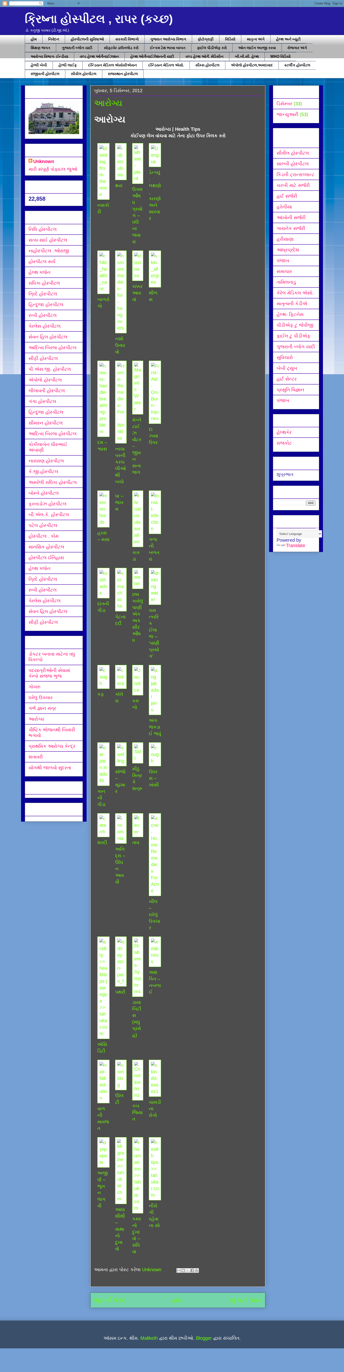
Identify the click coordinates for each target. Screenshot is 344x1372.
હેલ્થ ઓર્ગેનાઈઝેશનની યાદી (152, 56)
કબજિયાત (137, 1112)
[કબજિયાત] (137, 1095)
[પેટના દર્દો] (120, 606)
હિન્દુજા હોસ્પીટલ (46, 304)
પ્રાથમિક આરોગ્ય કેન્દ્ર (52, 746)
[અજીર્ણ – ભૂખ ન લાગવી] (103, 1162)
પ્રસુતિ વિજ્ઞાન (290, 389)
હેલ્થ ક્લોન (40, 272)
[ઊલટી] (120, 1084)
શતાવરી (36, 756)
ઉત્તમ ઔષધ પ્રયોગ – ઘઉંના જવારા (137, 215)
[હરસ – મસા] (103, 522)
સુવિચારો (285, 357)
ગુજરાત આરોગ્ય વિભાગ (168, 39)
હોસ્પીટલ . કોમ (44, 536)
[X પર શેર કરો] (187, 1270)
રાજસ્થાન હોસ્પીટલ (123, 74)
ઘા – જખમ (119, 502)
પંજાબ (283, 260)
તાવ (135, 842)
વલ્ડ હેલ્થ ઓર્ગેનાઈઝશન (99, 56)
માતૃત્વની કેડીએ (292, 303)
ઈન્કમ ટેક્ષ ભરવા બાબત (168, 48)
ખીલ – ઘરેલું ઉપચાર (154, 914)
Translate (295, 545)
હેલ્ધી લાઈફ (68, 65)
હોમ (34, 39)
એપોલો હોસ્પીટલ (45, 379)
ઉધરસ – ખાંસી (154, 778)
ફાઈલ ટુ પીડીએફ (293, 335)
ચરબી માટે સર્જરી (293, 185)
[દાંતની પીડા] (103, 592)
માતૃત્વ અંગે (256, 39)
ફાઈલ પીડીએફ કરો (212, 48)
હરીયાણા (285, 239)
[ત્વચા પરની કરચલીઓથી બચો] (120, 438)
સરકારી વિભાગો (127, 39)
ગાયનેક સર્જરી (291, 228)
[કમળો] (137, 690)
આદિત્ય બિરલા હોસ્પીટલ (53, 347)
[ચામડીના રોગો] (155, 1091)
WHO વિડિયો (280, 56)
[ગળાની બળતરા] (155, 528)
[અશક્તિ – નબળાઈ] (155, 961)
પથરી (120, 992)
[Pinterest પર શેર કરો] (196, 1270)
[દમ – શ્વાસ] (103, 431)
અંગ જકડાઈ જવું (155, 727)
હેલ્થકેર (284, 432)
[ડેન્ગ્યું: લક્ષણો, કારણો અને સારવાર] (155, 161)
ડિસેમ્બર (284, 103)
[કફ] (103, 683)
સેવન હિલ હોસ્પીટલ (48, 336)
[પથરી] (120, 981)
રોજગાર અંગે (297, 48)
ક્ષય (118, 185)
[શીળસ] (155, 282)
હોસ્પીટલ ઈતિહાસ (46, 557)
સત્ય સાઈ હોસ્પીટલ (48, 240)
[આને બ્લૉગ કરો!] (183, 1270)
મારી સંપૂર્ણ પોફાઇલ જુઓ (53, 169)
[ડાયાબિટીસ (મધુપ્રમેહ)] (137, 991)
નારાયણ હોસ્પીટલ (46, 460)
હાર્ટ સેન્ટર (287, 378)
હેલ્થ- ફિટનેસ (290, 314)
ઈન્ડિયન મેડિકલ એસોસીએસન (112, 65)
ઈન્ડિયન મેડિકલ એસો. (166, 65)
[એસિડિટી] (103, 1033)
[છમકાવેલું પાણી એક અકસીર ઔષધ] (137, 583)
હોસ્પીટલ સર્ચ (42, 261)
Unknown (43, 161)
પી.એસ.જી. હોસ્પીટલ (50, 369)
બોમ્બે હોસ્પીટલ (44, 493)
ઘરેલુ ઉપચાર (41, 697)
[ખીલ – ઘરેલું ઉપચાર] (155, 890)
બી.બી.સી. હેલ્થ (247, 56)
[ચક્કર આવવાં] (137, 275)
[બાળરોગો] (103, 288)
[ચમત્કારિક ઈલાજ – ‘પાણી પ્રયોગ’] (155, 599)
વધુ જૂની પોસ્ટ (245, 1300)
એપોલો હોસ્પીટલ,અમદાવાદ (252, 65)
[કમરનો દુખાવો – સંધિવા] (137, 1208)
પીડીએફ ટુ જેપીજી (295, 325)
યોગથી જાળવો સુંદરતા (50, 767)
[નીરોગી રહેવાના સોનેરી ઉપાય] (155, 1195)
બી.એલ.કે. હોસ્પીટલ (49, 514)
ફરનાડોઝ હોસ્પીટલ (47, 503)
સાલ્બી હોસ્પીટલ (293, 163)
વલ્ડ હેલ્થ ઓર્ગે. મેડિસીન (204, 56)
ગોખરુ (34, 686)
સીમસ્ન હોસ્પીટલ (46, 422)
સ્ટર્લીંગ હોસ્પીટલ (297, 65)
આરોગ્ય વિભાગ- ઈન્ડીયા (49, 56)
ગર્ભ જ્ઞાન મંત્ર (42, 708)
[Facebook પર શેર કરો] (192, 1270)
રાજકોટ (284, 443)
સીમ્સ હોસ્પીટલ (207, 65)
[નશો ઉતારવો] (120, 327)
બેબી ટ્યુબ (287, 368)
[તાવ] (137, 831)
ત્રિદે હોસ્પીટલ (43, 293)
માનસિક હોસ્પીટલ (46, 546)
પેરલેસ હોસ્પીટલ (45, 326)
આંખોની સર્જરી (291, 217)
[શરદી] (103, 831)
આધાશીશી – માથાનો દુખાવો (120, 1229)
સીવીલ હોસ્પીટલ (83, 74)
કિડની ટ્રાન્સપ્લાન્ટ (296, 174)
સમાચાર (284, 271)
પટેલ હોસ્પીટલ (43, 525)
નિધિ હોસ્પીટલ (43, 229)
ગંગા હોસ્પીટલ (42, 401)
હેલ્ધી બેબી (39, 65)
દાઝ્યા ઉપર (153, 436)
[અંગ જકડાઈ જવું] (155, 709)
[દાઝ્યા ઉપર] (155, 418)
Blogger (204, 1338)
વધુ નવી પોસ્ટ (109, 1300)
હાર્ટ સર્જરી (287, 196)
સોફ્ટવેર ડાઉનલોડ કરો (121, 48)
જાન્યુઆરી (287, 114)
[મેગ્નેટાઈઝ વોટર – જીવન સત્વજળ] (137, 409)
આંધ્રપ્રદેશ (288, 249)
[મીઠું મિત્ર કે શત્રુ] (137, 758)
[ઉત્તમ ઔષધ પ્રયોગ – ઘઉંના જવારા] (137, 178)
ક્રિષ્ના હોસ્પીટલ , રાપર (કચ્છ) (99, 18)
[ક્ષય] (120, 174)
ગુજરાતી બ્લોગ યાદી (77, 48)
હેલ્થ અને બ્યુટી (288, 39)
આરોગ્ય (36, 719)
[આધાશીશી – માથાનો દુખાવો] (120, 1198)
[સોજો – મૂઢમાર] (120, 760)
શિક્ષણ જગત (40, 48)
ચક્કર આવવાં (137, 293)
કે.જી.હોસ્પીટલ (43, 471)
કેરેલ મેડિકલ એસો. (295, 292)
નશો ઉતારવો (120, 345)
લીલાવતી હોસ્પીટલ (47, 390)
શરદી (102, 842)
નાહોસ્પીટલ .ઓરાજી (49, 250)
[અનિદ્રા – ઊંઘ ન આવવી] (120, 838)
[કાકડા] (137, 541)
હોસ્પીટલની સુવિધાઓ (87, 39)
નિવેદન (53, 39)
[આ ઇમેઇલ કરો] (178, 1270)
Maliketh (149, 1338)
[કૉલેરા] (120, 683)
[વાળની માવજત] (103, 1097)
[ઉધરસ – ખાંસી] (155, 760)
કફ (100, 694)
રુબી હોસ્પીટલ (43, 315)
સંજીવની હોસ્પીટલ (45, 74)
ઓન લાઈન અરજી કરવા (257, 48)
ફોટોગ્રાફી (206, 39)
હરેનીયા (284, 206)
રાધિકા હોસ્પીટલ (44, 283)
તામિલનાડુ (286, 282)
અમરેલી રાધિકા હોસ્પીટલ (53, 482)
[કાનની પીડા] (103, 780)
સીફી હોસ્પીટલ (43, 358)
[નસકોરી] (103, 194)
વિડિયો (230, 39)
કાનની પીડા (101, 798)
